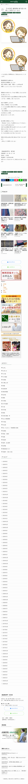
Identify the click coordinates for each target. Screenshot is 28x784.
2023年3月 (5, 467)
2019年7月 (5, 572)
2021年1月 (5, 518)
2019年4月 (5, 581)
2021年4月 (5, 509)
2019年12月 (5, 557)
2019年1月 (5, 590)
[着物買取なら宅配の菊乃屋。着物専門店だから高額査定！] (14, 1)
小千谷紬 (5, 289)
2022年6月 (5, 476)
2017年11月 (5, 623)
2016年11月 (5, 653)
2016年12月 (5, 650)
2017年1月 (5, 647)
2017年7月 (5, 632)
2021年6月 (5, 503)
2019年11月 (5, 560)
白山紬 (4, 424)
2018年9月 (5, 602)
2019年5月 (5, 578)
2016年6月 (5, 662)
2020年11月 (5, 524)
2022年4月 (5, 482)
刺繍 (4, 385)
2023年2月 (5, 470)
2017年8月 (5, 629)
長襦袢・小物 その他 (7, 451)
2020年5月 (5, 542)
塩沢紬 (4, 394)
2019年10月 (5, 563)
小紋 (4, 406)
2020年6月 (5, 539)
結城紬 (4, 430)
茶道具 (4, 439)
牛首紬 (4, 421)
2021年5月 (5, 506)
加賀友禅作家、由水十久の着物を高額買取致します (13, 767)
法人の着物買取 (4, 14)
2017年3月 (5, 641)
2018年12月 (5, 593)
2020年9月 (5, 530)
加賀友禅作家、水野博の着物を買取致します (12, 762)
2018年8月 (5, 605)
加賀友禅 (5, 388)
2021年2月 (5, 515)
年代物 (4, 409)
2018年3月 (5, 611)
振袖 (4, 290)
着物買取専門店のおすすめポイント (10, 754)
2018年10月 (5, 599)
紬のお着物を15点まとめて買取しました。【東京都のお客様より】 (14, 772)
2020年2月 (5, 551)
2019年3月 (5, 584)
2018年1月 (5, 617)
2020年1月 (5, 554)
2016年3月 (5, 671)
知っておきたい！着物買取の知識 (10, 427)
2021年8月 (5, 500)
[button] (3, 180)
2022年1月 (5, 491)
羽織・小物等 (6, 433)
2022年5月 (5, 479)
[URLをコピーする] (25, 180)
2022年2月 (5, 488)
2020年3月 (5, 548)
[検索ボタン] (26, 1)
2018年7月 (5, 608)
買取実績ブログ (9, 12)
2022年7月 (5, 473)
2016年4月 (5, 668)
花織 (4, 436)
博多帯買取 (5, 391)
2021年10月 (5, 497)
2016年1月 (5, 677)
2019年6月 (5, 575)
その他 (14, 12)
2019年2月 (5, 587)
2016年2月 (5, 674)
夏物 (4, 397)
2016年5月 (5, 665)
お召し (4, 367)
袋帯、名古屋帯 (6, 442)
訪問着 (4, 284)
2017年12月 (5, 620)
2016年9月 (5, 659)
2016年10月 (5, 656)
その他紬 (5, 376)
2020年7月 (5, 536)
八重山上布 (5, 382)
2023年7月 (5, 464)
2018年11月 (5, 596)
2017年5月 (5, 635)
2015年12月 (5, 680)
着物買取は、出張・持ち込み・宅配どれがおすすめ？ (14, 758)
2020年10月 (5, 527)
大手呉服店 (18, 12)
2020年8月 (5, 533)
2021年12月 (5, 494)
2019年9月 (5, 566)
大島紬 (4, 287)
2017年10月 (5, 626)
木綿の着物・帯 (6, 415)
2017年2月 (5, 644)
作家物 (4, 292)
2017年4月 (5, 638)
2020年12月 (5, 521)
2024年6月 (5, 461)
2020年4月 (5, 545)
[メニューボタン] (1, 1)
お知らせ (4, 12)
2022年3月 (5, 485)
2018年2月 (5, 614)
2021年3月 (5, 512)
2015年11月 (5, 683)
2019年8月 (5, 569)
